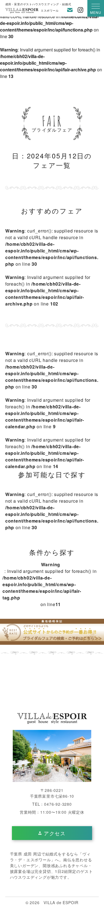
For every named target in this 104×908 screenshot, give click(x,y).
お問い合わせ (69, 10)
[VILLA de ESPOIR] (52, 717)
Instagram (80, 10)
